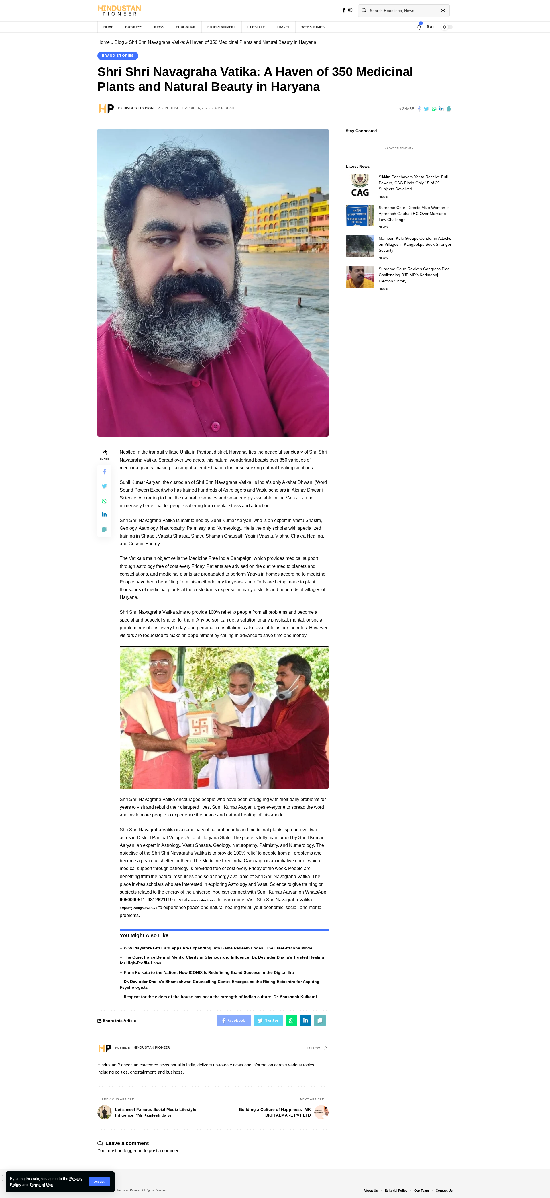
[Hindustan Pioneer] (119, 10)
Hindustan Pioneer (142, 108)
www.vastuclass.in (202, 900)
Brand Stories (118, 56)
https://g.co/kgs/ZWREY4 (138, 908)
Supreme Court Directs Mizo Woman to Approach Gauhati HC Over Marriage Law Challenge (414, 213)
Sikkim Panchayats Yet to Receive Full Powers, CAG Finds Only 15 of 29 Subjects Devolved (413, 183)
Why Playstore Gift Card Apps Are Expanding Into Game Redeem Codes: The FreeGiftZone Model (218, 948)
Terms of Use (41, 1185)
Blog (119, 42)
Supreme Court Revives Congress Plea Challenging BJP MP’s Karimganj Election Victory (414, 275)
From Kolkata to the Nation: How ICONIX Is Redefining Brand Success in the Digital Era (209, 972)
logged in (133, 1150)
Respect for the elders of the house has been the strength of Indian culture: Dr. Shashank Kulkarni (220, 996)
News (383, 196)
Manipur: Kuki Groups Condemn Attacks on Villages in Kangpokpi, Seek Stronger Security (415, 244)
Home (103, 42)
